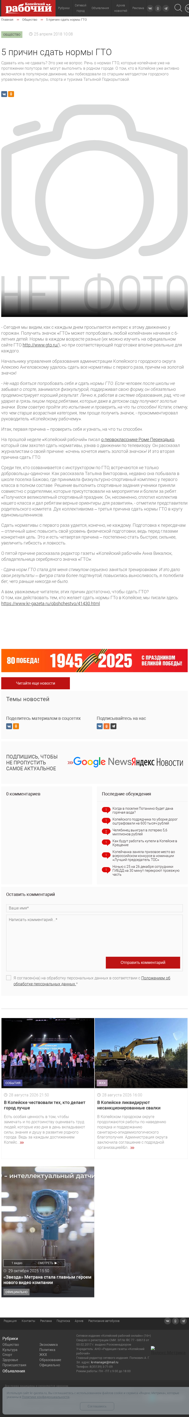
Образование (50, 1360)
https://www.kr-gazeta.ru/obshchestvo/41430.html (50, 603)
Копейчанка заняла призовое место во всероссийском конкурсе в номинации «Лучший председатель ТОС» (143, 856)
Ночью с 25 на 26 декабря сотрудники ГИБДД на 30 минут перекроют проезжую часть (145, 870)
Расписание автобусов (104, 1321)
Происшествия (14, 1365)
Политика (47, 1350)
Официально (49, 1365)
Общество (10, 1345)
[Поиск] (178, 8)
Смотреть (45, 1263)
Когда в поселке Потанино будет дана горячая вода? (142, 810)
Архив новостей (120, 8)
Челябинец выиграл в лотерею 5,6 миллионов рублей (139, 832)
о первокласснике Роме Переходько (137, 439)
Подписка (63, 1321)
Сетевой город (80, 8)
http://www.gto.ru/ (41, 344)
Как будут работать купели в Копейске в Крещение (144, 843)
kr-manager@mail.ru (104, 1362)
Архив (79, 1321)
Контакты (28, 1321)
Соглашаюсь (97, 1406)
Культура (9, 1350)
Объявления (100, 8)
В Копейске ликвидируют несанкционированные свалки (128, 1105)
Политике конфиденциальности (45, 1397)
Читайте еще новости (35, 683)
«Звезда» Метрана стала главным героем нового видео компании (47, 1279)
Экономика (48, 1345)
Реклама (138, 8)
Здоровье (10, 1360)
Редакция (10, 1321)
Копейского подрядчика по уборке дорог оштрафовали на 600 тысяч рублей (145, 821)
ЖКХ (43, 1355)
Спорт (7, 1355)
